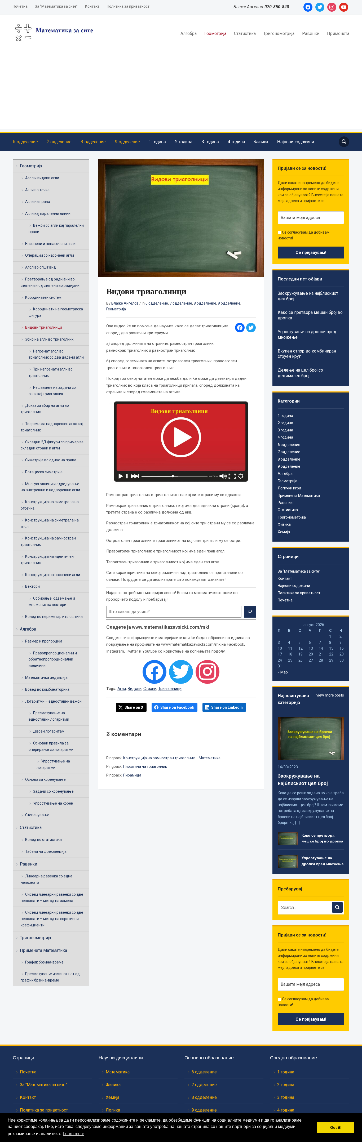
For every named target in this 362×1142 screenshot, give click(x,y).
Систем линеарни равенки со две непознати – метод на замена (52, 897)
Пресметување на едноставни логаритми (49, 716)
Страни (149, 688)
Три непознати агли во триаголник (51, 372)
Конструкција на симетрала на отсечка (50, 505)
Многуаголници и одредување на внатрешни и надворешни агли (50, 487)
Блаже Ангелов (125, 303)
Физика (261, 141)
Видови (135, 688)
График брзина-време (44, 962)
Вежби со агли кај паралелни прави (56, 228)
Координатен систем (43, 297)
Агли (121, 688)
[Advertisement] (181, 92)
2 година (183, 141)
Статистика (245, 33)
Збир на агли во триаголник (49, 339)
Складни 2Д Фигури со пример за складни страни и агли (52, 445)
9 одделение (127, 141)
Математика (118, 1071)
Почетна (20, 6)
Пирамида (132, 775)
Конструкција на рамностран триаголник (48, 541)
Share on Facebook (177, 707)
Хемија (284, 532)
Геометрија (215, 33)
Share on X (134, 707)
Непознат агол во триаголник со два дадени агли (56, 354)
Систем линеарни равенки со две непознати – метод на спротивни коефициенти (52, 918)
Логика (113, 1110)
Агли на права (37, 201)
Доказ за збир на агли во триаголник (45, 408)
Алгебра (188, 33)
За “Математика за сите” (56, 6)
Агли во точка (37, 190)
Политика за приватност (128, 6)
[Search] (250, 612)
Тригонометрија (278, 33)
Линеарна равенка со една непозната (46, 879)
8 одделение (93, 141)
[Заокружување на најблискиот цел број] (311, 738)
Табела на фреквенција (46, 851)
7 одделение (59, 141)
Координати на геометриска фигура (56, 312)
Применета (338, 33)
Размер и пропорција (43, 641)
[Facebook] (154, 672)
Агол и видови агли (42, 178)
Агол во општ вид (40, 267)
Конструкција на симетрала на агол (50, 523)
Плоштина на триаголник (145, 766)
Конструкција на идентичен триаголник (47, 559)
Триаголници (170, 688)
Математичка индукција (46, 677)
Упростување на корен (53, 803)
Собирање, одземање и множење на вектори (52, 601)
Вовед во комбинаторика (47, 689)
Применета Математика (43, 950)
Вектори (32, 586)
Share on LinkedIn (227, 707)
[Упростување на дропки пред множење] (288, 861)
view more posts (330, 695)
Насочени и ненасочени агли (50, 244)
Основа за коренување (45, 779)
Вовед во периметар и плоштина (54, 616)
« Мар (283, 672)
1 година (157, 141)
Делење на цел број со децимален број (300, 373)
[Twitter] (181, 672)
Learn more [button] (73, 1133)
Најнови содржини (295, 141)
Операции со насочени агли (49, 255)
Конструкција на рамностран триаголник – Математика (171, 758)
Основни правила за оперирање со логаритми (51, 746)
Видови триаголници (43, 327)
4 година (236, 141)
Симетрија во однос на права (50, 460)
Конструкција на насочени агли (52, 575)
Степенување (37, 815)
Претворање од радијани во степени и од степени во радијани (50, 282)
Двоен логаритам (48, 731)
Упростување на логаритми (53, 764)
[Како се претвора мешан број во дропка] (288, 838)
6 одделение (25, 141)
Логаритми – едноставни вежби (53, 701)
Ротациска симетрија (44, 472)
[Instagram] (207, 672)
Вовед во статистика (43, 839)
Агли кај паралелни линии (47, 213)
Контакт (92, 6)
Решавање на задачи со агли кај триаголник (52, 390)
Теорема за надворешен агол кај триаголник (52, 427)
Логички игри (289, 488)
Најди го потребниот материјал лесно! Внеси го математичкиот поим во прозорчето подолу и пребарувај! (172, 596)
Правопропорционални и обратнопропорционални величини (53, 659)
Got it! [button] (336, 1127)
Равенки (310, 33)
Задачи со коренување (53, 791)
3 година (210, 141)
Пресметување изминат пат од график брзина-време (50, 977)
